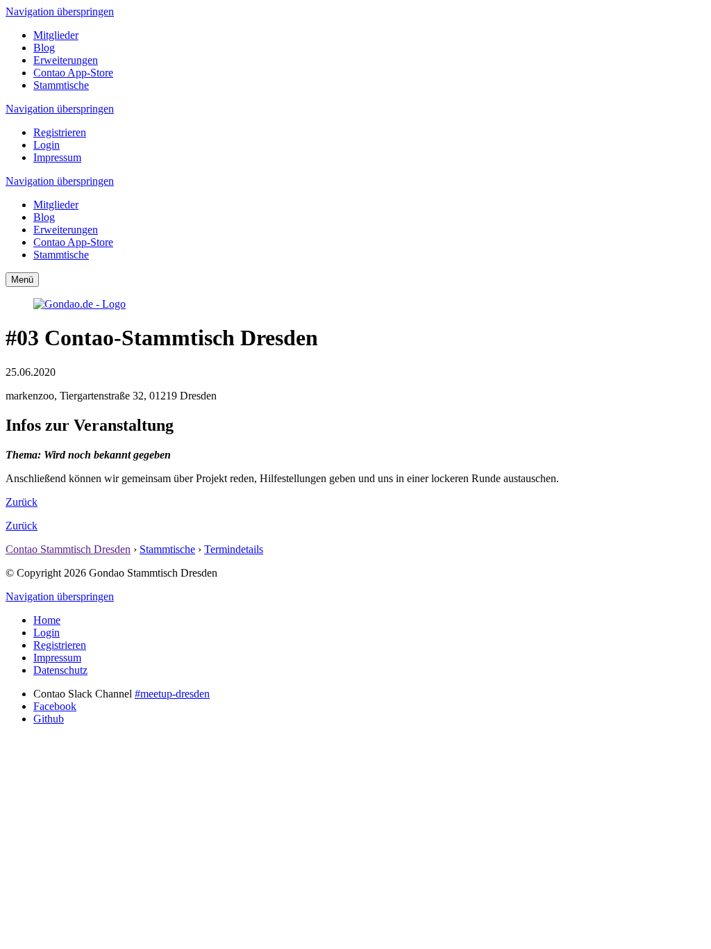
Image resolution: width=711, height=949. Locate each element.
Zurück (21, 502)
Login (46, 145)
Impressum (57, 157)
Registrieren (59, 132)
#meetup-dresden (172, 694)
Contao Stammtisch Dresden (68, 549)
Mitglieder (55, 35)
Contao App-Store (73, 73)
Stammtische (61, 85)
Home (46, 620)
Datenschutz (60, 670)
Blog (44, 47)
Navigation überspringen (60, 11)
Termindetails (233, 549)
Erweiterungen (65, 60)
